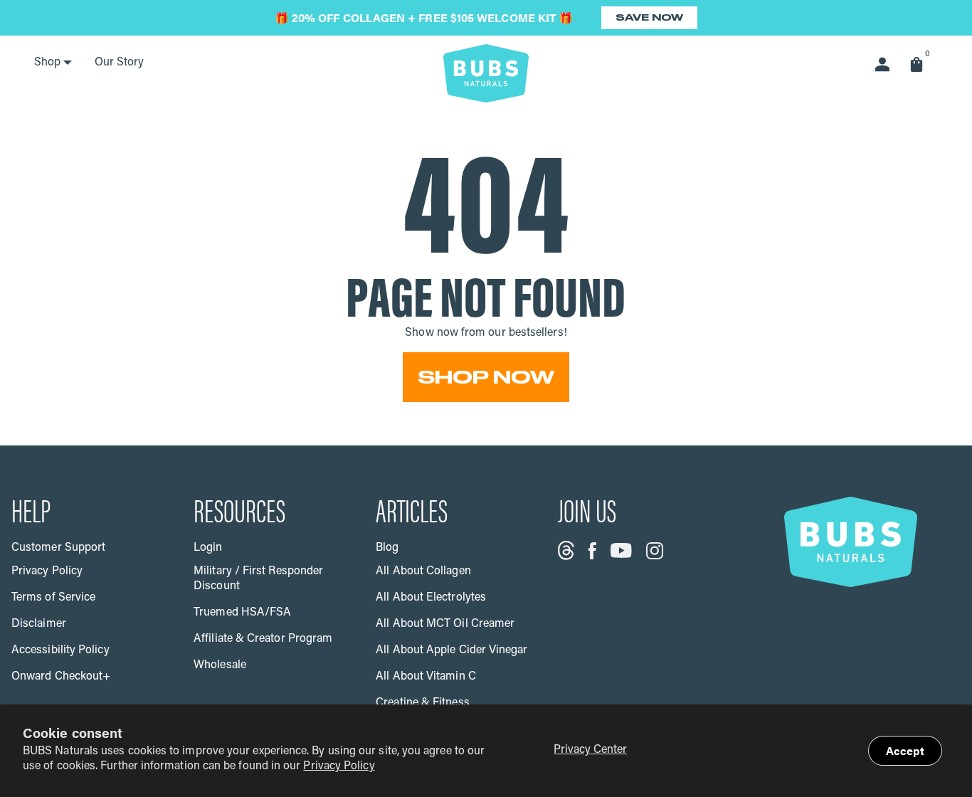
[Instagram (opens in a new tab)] (654, 550)
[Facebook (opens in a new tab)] (592, 550)
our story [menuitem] (119, 62)
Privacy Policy (338, 766)
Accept (905, 750)
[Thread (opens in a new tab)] (566, 550)
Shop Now (486, 377)
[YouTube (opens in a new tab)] (621, 550)
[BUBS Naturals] (486, 73)
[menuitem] (53, 63)
